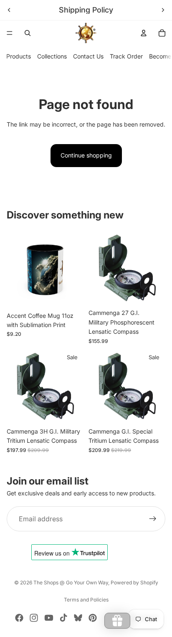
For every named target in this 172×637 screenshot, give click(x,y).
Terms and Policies (86, 599)
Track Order (126, 56)
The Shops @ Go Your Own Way (70, 582)
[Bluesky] (78, 618)
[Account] (143, 33)
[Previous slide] (9, 10)
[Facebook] (19, 618)
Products (18, 56)
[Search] (27, 33)
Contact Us (88, 56)
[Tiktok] (63, 618)
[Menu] (9, 33)
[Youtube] (49, 618)
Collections (52, 56)
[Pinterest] (93, 618)
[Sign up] (153, 519)
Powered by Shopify (134, 582)
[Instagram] (34, 618)
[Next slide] (163, 10)
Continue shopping (86, 155)
